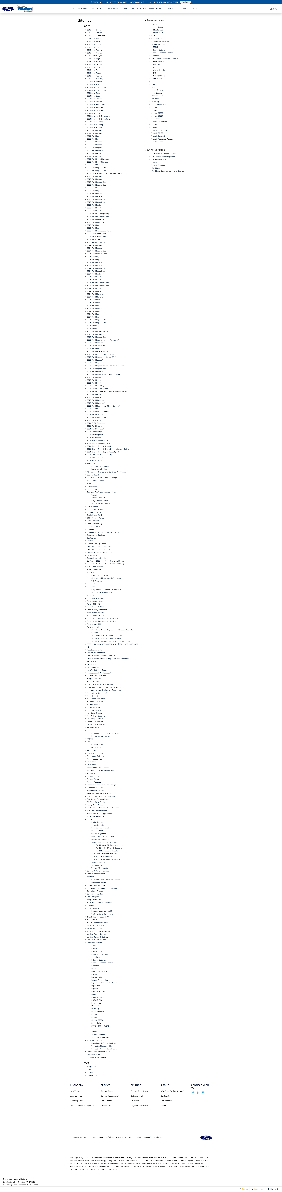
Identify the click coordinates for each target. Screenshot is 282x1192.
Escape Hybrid (93, 555)
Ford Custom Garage (96, 601)
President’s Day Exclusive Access (101, 770)
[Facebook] (193, 1093)
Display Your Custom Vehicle (99, 552)
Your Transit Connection (101, 503)
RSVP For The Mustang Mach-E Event (103, 808)
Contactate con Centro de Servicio (106, 880)
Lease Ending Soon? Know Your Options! (104, 687)
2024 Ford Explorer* (95, 274)
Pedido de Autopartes (100, 736)
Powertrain (91, 762)
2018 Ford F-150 (94, 67)
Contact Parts (97, 745)
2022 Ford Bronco (94, 130)
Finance (185, 9)
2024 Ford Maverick (95, 294)
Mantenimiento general (97, 693)
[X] (198, 1093)
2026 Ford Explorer (95, 435)
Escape (94, 974)
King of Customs (139, 9)
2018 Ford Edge (93, 59)
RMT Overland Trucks (96, 802)
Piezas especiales (94, 759)
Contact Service (98, 825)
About (194, 9)
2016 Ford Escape (94, 33)
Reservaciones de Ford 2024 (99, 793)
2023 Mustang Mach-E (96, 242)
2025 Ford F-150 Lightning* (98, 386)
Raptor (94, 1017)
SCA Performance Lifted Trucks (100, 811)
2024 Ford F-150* (94, 288)
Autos (93, 945)
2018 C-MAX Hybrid (95, 56)
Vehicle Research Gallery (97, 937)
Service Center (107, 1091)
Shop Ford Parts (94, 900)
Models (90, 1072)
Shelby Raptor (93, 897)
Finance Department (140, 1091)
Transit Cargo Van (159, 130)
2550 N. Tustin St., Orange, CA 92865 (163, 2)
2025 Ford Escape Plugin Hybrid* (101, 354)
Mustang (95, 1009)
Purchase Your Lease (96, 788)
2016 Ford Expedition (96, 36)
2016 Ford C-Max (94, 30)
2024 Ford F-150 (94, 277)
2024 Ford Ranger (94, 308)
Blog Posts (91, 1067)
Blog (89, 483)
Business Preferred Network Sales (101, 492)
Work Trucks (112, 9)
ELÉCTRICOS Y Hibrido (100, 971)
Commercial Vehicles (160, 41)
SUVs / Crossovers (159, 122)
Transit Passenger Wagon (162, 139)
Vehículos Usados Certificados (104, 1049)
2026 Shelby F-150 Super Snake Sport (103, 452)
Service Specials (98, 862)
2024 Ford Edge (93, 257)
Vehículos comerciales (100, 1037)
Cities (89, 1069)
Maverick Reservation (96, 699)
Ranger (94, 1014)
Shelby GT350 (157, 113)
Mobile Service (93, 704)
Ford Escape (156, 93)
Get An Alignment (99, 834)
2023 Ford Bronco (94, 176)
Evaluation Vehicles (95, 567)
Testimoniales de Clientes (102, 914)
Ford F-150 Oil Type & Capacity (109, 848)
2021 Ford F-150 (93, 113)
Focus (153, 87)
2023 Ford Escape (94, 194)
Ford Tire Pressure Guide (106, 854)
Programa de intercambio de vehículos (108, 590)
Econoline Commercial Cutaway (164, 58)
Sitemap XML (98, 1137)
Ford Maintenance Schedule (108, 851)
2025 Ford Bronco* (95, 343)
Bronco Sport (97, 951)
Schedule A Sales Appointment (100, 813)
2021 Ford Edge (93, 93)
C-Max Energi (157, 30)
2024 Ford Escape (94, 262)
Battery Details (93, 475)
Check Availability (94, 524)
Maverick (95, 1006)
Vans (153, 145)
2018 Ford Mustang (95, 79)
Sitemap (90, 905)
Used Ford (155, 168)
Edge (93, 968)
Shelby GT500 (97, 1020)
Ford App (91, 595)
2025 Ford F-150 (94, 380)
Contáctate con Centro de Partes (105, 733)
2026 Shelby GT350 (95, 458)
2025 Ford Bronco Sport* (98, 337)
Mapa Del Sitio (93, 696)
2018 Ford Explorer (95, 64)
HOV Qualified (93, 667)
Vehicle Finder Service (96, 934)
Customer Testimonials (101, 466)
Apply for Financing (99, 575)
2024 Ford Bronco (94, 245)
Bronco (94, 948)
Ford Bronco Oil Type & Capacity (110, 845)
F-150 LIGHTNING (94, 569)
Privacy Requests (94, 782)
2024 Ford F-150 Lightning (98, 282)
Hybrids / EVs (157, 96)
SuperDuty (155, 119)
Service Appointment (96, 874)
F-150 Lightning (98, 997)
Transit (94, 495)
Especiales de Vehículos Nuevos (105, 983)
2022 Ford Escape (94, 142)
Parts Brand (92, 750)
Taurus (154, 124)
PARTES (90, 739)
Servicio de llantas (95, 894)
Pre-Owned (82, 9)
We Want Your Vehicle (96, 1057)
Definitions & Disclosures (116, 1137)
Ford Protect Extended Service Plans (102, 618)
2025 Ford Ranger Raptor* (98, 412)
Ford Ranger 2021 (94, 624)
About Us (91, 463)
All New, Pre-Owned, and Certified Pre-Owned (106, 472)
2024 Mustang (93, 325)
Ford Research (93, 627)
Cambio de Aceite (94, 512)
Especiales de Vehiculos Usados (105, 1043)
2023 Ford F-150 (94, 208)
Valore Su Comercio (95, 925)
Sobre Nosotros (93, 908)
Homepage (91, 661)
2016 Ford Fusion (94, 50)
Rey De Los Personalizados (98, 799)
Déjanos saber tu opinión (102, 911)
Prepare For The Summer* (98, 767)
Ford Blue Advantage (96, 598)
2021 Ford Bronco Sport (97, 87)
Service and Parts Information (104, 842)
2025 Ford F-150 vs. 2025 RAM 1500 (106, 636)
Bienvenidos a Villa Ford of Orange (102, 478)
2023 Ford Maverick (95, 219)
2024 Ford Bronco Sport (97, 251)
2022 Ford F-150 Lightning (98, 159)
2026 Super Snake (94, 460)
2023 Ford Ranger (94, 225)
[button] (275, 8)
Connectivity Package (96, 535)
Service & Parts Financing (98, 871)
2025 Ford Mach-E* (95, 397)
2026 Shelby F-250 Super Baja (100, 455)
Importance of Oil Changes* (99, 673)
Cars (153, 36)
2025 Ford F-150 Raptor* (97, 389)
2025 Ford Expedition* (96, 369)
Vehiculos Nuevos (94, 943)
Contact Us (91, 538)
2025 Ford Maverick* (96, 403)
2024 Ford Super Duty (96, 320)
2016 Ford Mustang (95, 53)
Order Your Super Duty (97, 724)
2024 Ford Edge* (94, 260)
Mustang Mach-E (94, 710)
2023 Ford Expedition (96, 199)
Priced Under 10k (158, 159)
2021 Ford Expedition (96, 104)
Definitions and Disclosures (99, 546)
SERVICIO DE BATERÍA (96, 885)
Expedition (95, 986)
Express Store (155, 9)
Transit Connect (98, 498)
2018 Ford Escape (94, 61)
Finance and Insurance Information (106, 578)
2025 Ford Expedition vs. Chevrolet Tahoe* (105, 366)
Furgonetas (96, 1003)
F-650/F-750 (96, 1000)
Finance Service (93, 584)
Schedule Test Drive (95, 816)
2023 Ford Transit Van (96, 234)
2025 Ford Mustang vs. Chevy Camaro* (103, 406)
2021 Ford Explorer (95, 107)
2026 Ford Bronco (94, 426)
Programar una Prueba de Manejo (101, 785)
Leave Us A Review (99, 469)
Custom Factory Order (96, 544)
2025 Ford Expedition (96, 363)
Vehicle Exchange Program (98, 931)
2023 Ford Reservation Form (99, 231)
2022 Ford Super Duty (96, 168)
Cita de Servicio (93, 526)
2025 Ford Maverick (95, 400)
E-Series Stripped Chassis (102, 963)
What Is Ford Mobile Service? (108, 859)
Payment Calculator (95, 753)
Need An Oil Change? (100, 839)
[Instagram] (203, 1093)
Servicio (90, 877)
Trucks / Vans (157, 142)
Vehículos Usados (94, 1040)
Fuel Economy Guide (95, 650)
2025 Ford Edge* (94, 348)
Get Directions (167, 1101)
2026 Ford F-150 (94, 437)
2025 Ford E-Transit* (96, 346)
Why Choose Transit (100, 501)
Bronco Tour (92, 489)
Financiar (91, 587)
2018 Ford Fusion (94, 76)
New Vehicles (155, 20)
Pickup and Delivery (95, 756)
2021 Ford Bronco (94, 82)
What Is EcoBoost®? (104, 857)
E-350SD (155, 47)
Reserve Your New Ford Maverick (101, 796)
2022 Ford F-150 (94, 153)
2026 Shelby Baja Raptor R (98, 443)
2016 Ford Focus (94, 47)
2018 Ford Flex (93, 70)
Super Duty (96, 1023)
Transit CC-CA (97, 1032)
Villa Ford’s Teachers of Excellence (102, 1052)
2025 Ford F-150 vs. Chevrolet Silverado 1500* (107, 392)
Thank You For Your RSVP (98, 917)
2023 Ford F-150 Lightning (98, 214)
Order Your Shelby (95, 722)
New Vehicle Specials (96, 716)
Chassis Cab (96, 957)
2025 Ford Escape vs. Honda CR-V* (102, 357)
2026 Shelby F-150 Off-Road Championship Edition (108, 449)
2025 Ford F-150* (94, 394)
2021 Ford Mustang (95, 122)
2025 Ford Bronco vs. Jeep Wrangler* (103, 340)
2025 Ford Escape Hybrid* (98, 351)
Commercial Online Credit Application (103, 532)
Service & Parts (97, 9)
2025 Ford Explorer (95, 371)
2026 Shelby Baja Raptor (97, 440)
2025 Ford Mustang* (96, 409)
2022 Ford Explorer (95, 148)
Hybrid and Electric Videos (102, 836)
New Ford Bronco (94, 713)
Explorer (95, 988)
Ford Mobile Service (95, 613)
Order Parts (96, 747)
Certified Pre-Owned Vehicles (164, 154)
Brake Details (92, 486)
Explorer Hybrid (98, 991)
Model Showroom (94, 707)
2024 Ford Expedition (96, 268)
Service (90, 819)
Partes (89, 730)
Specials (125, 9)
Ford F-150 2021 (93, 604)
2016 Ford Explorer (95, 39)
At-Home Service (171, 9)
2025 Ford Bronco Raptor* (98, 331)
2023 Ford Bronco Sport (97, 182)
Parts (89, 742)
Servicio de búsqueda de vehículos (102, 888)
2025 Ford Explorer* (95, 377)
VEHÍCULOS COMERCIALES (98, 940)
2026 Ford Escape (94, 432)
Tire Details (92, 920)
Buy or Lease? (93, 506)
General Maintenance (96, 653)
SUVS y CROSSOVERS (100, 1026)
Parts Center (106, 1101)
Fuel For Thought (98, 831)
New (72, 9)
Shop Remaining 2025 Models (99, 902)
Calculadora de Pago (96, 509)
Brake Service (97, 822)
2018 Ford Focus (94, 73)
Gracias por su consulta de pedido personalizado (108, 659)
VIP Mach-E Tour (94, 1055)
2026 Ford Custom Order (97, 429)
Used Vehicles (156, 150)
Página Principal (94, 727)
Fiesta (154, 81)
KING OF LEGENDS (94, 681)
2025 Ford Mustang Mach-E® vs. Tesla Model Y (111, 641)
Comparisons (92, 1075)
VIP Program (96, 581)
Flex (153, 84)
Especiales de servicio (100, 882)
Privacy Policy (93, 773)
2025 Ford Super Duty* (97, 417)
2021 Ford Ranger (94, 127)
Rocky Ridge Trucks (95, 805)
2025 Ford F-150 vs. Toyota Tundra (106, 638)
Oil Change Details (95, 719)
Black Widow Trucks (95, 481)
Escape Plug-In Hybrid (96, 558)
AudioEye (158, 1137)
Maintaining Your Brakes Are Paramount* (104, 690)
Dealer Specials (158, 44)
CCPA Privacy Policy (95, 518)
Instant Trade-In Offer (96, 676)
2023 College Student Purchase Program (104, 173)
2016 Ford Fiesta (94, 44)
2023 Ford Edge (93, 188)
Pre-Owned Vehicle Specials (163, 157)
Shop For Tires (97, 865)
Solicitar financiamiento (101, 592)
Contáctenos (92, 541)
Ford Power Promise (95, 615)
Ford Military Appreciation (98, 610)
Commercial (92, 529)
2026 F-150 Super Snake (97, 423)
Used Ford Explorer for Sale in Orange (167, 171)
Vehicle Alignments (99, 868)
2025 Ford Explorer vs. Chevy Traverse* (104, 374)
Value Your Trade (94, 928)
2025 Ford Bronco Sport (97, 334)
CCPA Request (93, 521)
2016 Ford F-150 (94, 41)
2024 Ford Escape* (95, 265)
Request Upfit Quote (95, 790)
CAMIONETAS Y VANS (100, 954)
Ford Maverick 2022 (95, 607)
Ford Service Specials (100, 828)
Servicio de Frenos (95, 891)
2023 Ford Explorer (95, 205)
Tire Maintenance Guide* (97, 923)
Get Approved (137, 1096)
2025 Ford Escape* (95, 360)
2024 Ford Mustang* (96, 305)
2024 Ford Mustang (95, 300)
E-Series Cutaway (98, 960)
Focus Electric (157, 90)
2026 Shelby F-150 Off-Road (99, 446)
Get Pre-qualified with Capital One (101, 656)
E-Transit (95, 966)
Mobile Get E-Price (95, 702)
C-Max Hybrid (157, 33)
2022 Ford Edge (93, 136)
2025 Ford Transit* (95, 420)
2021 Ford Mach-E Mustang (98, 116)
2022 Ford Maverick (95, 165)
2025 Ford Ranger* (95, 415)
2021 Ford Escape (94, 99)
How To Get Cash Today (97, 670)
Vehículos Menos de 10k (101, 1046)
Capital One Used (94, 515)
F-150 (93, 994)
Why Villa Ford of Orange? (172, 1091)
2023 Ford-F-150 (94, 239)
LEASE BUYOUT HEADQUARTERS (100, 684)
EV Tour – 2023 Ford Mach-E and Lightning (105, 561)
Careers (164, 1106)
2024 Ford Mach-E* (95, 291)
